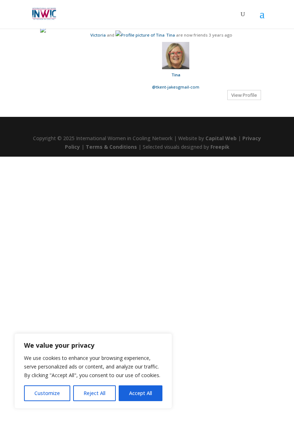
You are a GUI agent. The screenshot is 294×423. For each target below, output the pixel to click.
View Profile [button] (244, 95)
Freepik (219, 146)
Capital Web (221, 138)
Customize (47, 393)
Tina (170, 35)
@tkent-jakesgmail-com (175, 87)
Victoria (98, 35)
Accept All (140, 393)
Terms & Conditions (111, 146)
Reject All (94, 393)
